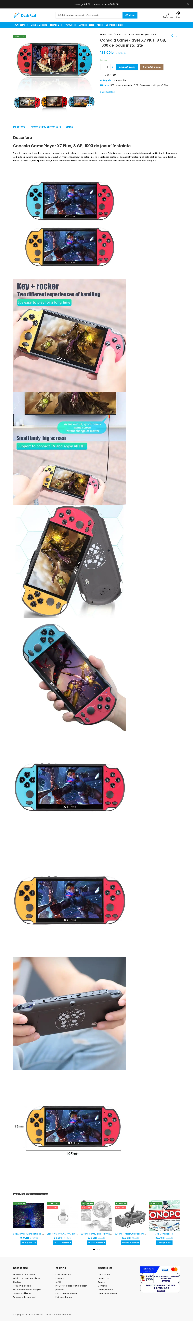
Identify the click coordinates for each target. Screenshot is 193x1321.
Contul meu (104, 1274)
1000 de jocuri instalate (121, 85)
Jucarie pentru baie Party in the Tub (66, 1233)
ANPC (58, 1282)
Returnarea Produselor (24, 1274)
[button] (94, 1250)
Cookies (17, 1282)
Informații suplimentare (45, 126)
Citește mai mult (28, 1242)
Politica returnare (64, 1297)
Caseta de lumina (89, 107)
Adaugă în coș (127, 67)
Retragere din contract (24, 1297)
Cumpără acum (152, 67)
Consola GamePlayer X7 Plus (154, 85)
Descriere (19, 126)
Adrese (101, 1282)
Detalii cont (103, 1278)
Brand (69, 126)
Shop (110, 34)
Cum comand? (63, 1274)
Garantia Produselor (107, 1293)
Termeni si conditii (22, 1285)
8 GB (136, 85)
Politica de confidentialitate (26, 1278)
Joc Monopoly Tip (130, 1233)
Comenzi (102, 1285)
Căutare (130, 15)
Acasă (103, 34)
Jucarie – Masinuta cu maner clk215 (99, 1233)
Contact (60, 1278)
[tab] (19, 127)
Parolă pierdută (105, 1289)
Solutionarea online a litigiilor (27, 1289)
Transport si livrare (22, 1293)
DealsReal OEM (107, 92)
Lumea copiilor (121, 34)
